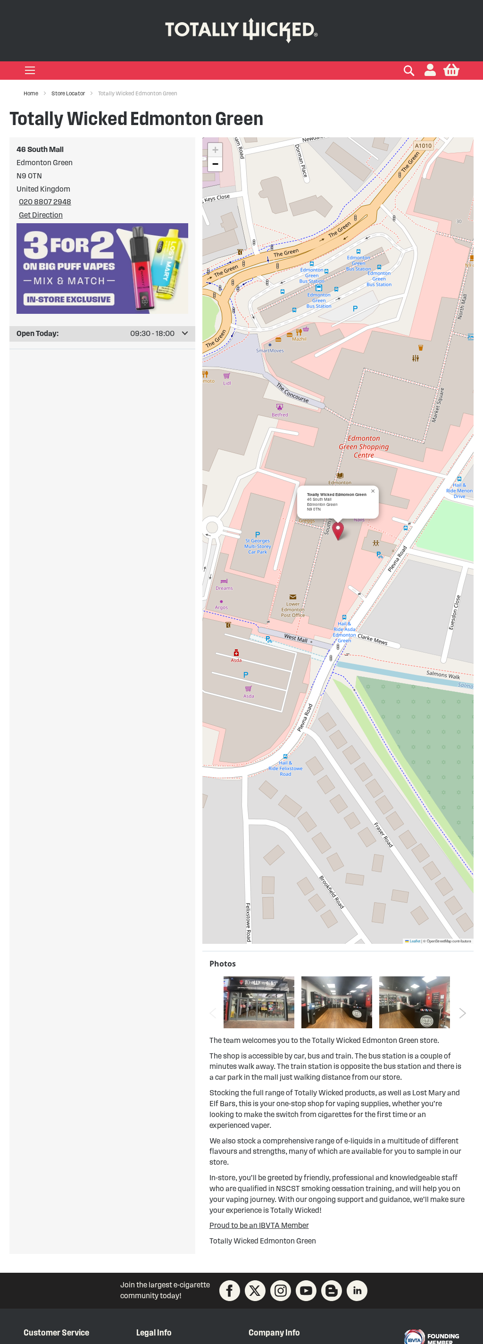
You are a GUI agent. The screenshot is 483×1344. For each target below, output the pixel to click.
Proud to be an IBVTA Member (259, 1225)
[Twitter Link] (255, 1290)
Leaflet (414, 940)
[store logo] (241, 28)
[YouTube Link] (306, 1290)
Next (462, 1013)
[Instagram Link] (280, 1290)
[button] (430, 71)
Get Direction (41, 215)
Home (31, 93)
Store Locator (68, 93)
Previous (213, 1013)
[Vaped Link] (331, 1290)
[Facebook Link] (229, 1290)
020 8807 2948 (45, 202)
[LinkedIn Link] (357, 1290)
